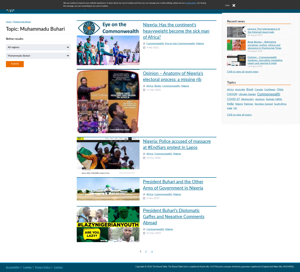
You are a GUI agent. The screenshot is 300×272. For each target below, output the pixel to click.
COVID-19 (233, 99)
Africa (149, 86)
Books (157, 86)
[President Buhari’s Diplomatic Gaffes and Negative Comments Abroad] (108, 233)
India (230, 103)
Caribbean (269, 89)
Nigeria (200, 43)
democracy (247, 99)
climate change (247, 94)
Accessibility (13, 267)
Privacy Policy (42, 267)
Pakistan (248, 104)
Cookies (27, 267)
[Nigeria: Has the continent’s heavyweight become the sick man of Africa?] (108, 47)
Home (8, 22)
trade (229, 108)
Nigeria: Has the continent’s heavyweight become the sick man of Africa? (176, 31)
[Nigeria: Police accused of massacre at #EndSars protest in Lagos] (108, 158)
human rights (274, 99)
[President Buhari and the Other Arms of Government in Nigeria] (108, 198)
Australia (240, 89)
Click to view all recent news (242, 71)
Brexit (249, 89)
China (280, 89)
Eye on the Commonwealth (180, 43)
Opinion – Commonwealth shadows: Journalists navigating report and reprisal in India (265, 60)
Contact (58, 267)
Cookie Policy (191, 3)
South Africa (280, 104)
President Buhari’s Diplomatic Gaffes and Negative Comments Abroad (173, 216)
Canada (259, 89)
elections (260, 99)
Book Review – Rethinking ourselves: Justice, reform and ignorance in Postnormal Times (264, 45)
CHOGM (232, 94)
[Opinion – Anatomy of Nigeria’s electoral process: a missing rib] (108, 90)
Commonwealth (155, 43)
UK (235, 108)
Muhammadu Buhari (22, 22)
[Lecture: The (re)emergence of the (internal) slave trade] (237, 28)
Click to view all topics (239, 115)
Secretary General (264, 104)
